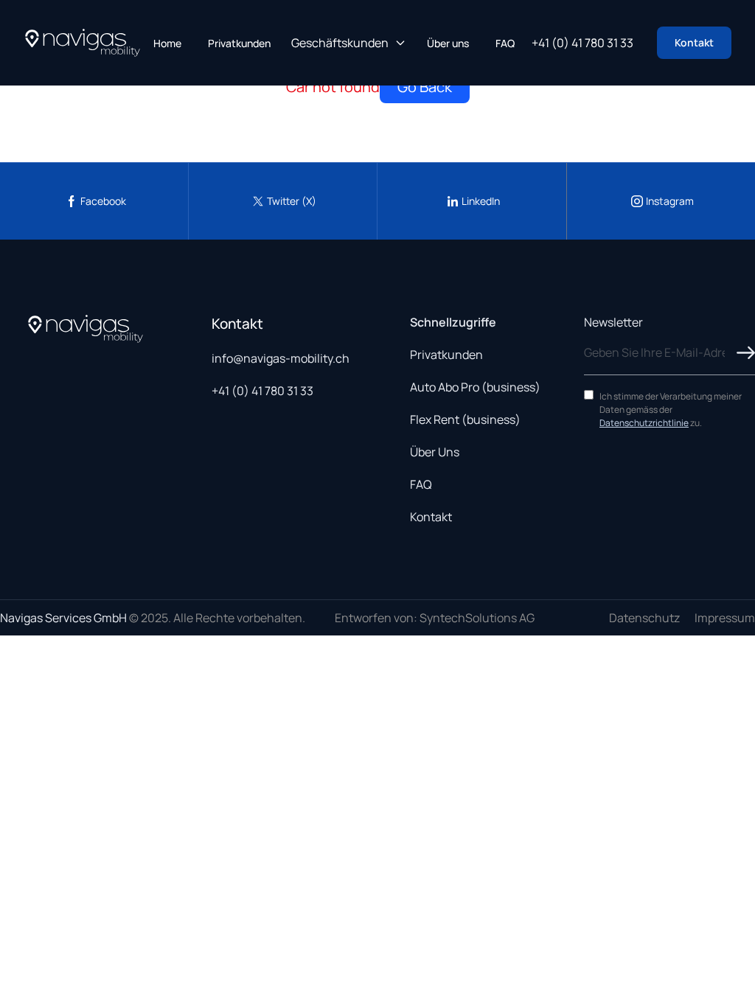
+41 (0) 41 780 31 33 (582, 43)
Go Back (424, 87)
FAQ (505, 43)
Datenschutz (644, 618)
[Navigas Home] (83, 42)
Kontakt (694, 42)
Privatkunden (239, 43)
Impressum (725, 618)
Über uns (448, 43)
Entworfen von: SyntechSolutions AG (435, 618)
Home (167, 43)
